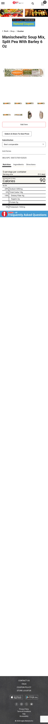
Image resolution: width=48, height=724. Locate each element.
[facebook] (16, 704)
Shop (12, 31)
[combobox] (24, 144)
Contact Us (24, 680)
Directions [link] (30, 164)
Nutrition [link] (7, 164)
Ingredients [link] (18, 164)
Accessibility (24, 716)
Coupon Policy (24, 687)
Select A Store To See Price (17, 134)
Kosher (21, 31)
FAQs (24, 684)
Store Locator (24, 690)
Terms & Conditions (24, 711)
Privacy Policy (24, 709)
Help (24, 714)
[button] (6, 103)
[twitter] (26, 704)
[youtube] (31, 704)
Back (6, 31)
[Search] (31, 3)
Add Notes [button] (6, 151)
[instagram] (21, 704)
